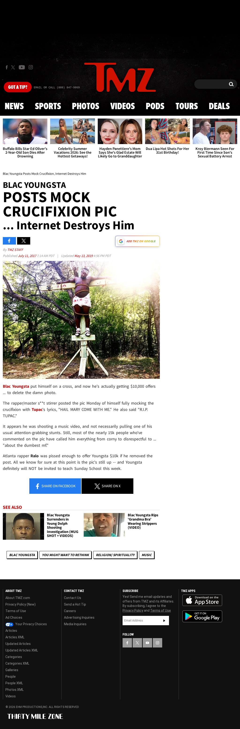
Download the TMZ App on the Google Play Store (202, 616)
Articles (11, 630)
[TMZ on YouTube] (147, 642)
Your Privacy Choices (31, 624)
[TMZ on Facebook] (7, 67)
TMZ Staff (15, 249)
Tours (187, 106)
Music (147, 555)
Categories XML (17, 663)
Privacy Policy (133, 610)
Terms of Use (15, 611)
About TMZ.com (17, 598)
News (14, 106)
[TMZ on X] (14, 67)
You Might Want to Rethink (65, 555)
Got (17, 87)
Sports (48, 106)
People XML (14, 683)
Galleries (11, 670)
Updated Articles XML (21, 650)
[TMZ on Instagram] (31, 67)
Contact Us (72, 598)
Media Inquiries (75, 624)
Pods (155, 106)
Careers (70, 611)
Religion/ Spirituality (115, 555)
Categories (13, 657)
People (10, 676)
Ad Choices (13, 617)
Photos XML (14, 690)
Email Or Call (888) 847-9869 (57, 87)
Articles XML (14, 637)
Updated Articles (18, 644)
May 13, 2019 (83, 255)
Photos (85, 106)
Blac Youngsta (22, 555)
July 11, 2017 (27, 255)
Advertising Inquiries (79, 617)
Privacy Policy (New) (20, 604)
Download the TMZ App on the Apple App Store (202, 600)
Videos (122, 106)
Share (58, 486)
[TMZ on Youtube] (22, 67)
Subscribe (164, 620)
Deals (219, 106)
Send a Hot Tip (75, 604)
